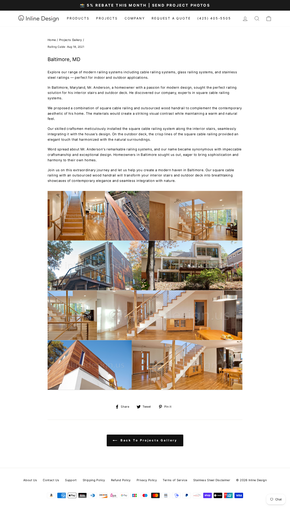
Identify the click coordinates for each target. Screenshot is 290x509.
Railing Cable (56, 46)
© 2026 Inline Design (251, 480)
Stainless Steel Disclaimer (211, 480)
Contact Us (51, 480)
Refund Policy (121, 480)
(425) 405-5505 (214, 18)
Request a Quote (171, 18)
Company (135, 18)
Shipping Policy (94, 480)
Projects (107, 18)
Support (71, 480)
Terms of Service (175, 480)
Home (52, 40)
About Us (30, 480)
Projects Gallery (70, 40)
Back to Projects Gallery (148, 440)
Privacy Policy (147, 480)
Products (78, 18)
